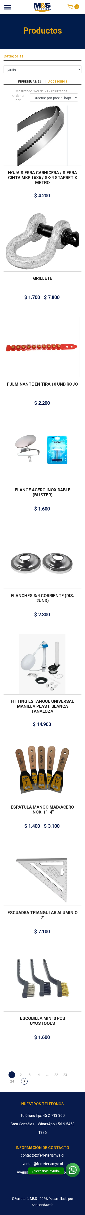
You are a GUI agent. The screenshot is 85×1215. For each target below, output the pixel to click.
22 (56, 1074)
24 (12, 1081)
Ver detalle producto (42, 143)
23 (65, 1074)
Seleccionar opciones (40, 235)
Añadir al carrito (40, 130)
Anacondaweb (42, 1204)
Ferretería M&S (29, 81)
